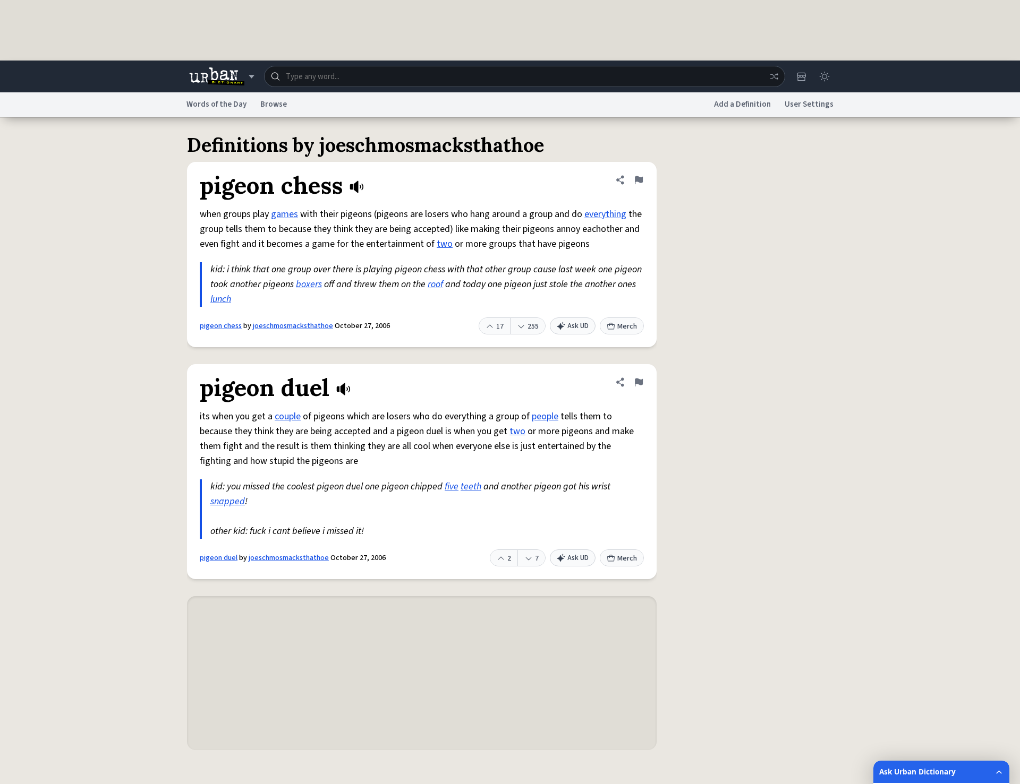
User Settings (809, 104)
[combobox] (524, 76)
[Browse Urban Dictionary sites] (222, 76)
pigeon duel (218, 558)
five (451, 486)
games (284, 214)
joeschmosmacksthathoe (293, 326)
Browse (273, 104)
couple (288, 416)
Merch (627, 326)
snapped (227, 501)
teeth (471, 486)
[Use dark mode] (824, 76)
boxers (309, 284)
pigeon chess (221, 326)
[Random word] (774, 76)
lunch (220, 299)
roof (435, 284)
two (445, 244)
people (545, 416)
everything (605, 214)
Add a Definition (742, 104)
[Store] (801, 76)
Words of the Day (216, 104)
